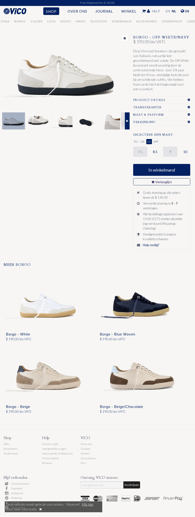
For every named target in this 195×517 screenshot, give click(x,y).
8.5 (155, 152)
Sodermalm (122, 21)
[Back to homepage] (19, 11)
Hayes (81, 21)
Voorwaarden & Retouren (57, 453)
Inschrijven (132, 485)
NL (174, 11)
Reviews (47, 463)
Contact (85, 448)
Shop (51, 11)
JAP (155, 141)
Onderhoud (172, 21)
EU (136, 141)
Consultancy (88, 458)
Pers (83, 463)
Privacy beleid (50, 458)
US (149, 141)
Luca (51, 21)
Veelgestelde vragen (54, 448)
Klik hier (88, 504)
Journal (104, 11)
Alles (7, 444)
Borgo (20, 21)
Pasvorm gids (50, 444)
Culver (37, 21)
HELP (156, 11)
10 (185, 152)
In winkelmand (161, 169)
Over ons (77, 11)
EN (168, 11)
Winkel (128, 11)
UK (143, 141)
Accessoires (146, 21)
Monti (65, 21)
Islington (98, 21)
